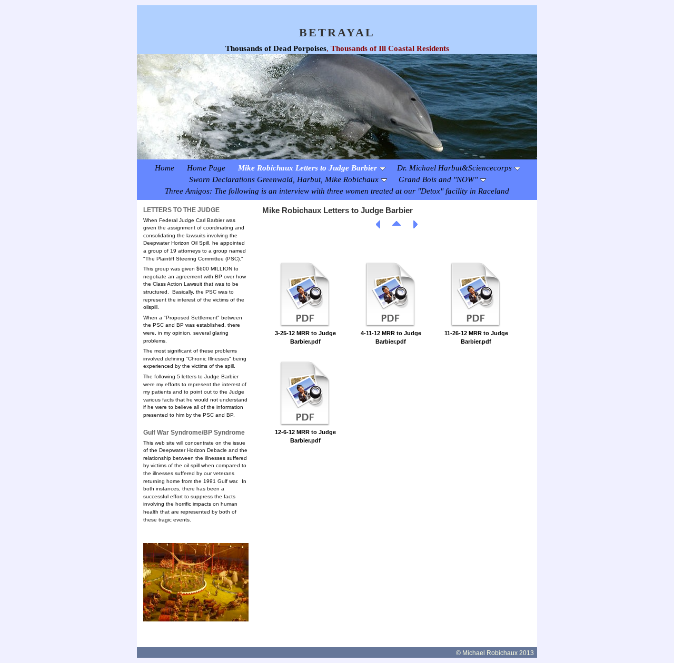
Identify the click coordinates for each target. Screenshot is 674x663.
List (396, 224)
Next (415, 224)
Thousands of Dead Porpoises (275, 48)
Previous (378, 224)
